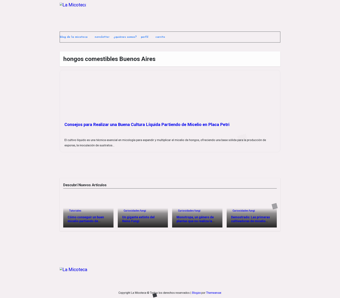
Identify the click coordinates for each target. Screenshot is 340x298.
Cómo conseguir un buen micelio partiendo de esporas (86, 221)
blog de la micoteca (74, 37)
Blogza (196, 292)
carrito (160, 37)
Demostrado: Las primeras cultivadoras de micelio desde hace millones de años (250, 222)
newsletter (102, 37)
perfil (145, 37)
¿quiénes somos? (125, 37)
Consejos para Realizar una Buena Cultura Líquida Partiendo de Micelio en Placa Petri (147, 124)
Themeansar (213, 292)
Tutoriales (75, 210)
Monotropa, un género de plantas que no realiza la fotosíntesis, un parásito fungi (195, 222)
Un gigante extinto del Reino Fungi (138, 219)
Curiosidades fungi (135, 210)
